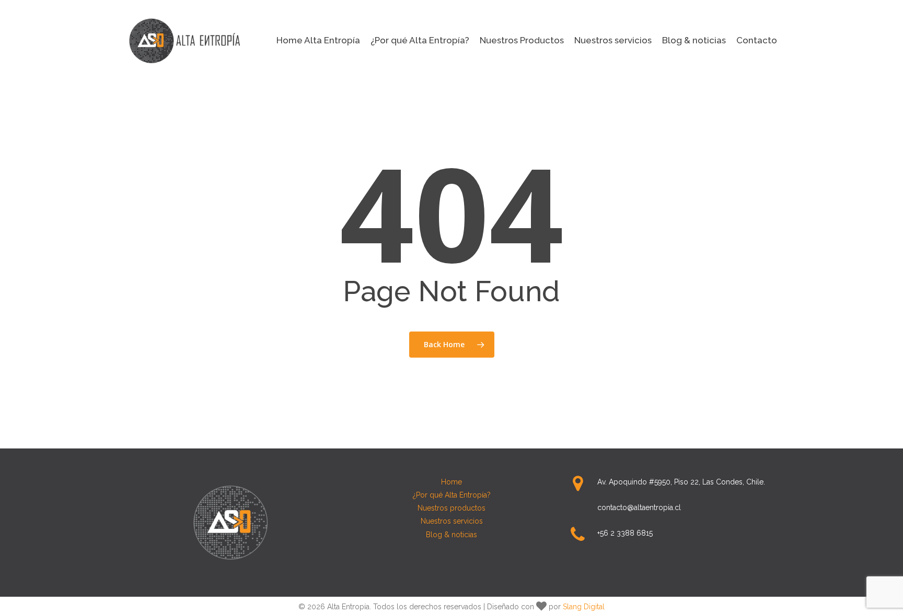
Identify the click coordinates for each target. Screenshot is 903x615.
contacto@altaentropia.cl (639, 507)
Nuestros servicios (452, 521)
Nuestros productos (451, 508)
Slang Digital (584, 606)
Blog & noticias (451, 534)
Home (451, 482)
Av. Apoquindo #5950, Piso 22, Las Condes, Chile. (681, 482)
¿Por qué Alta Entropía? (452, 495)
